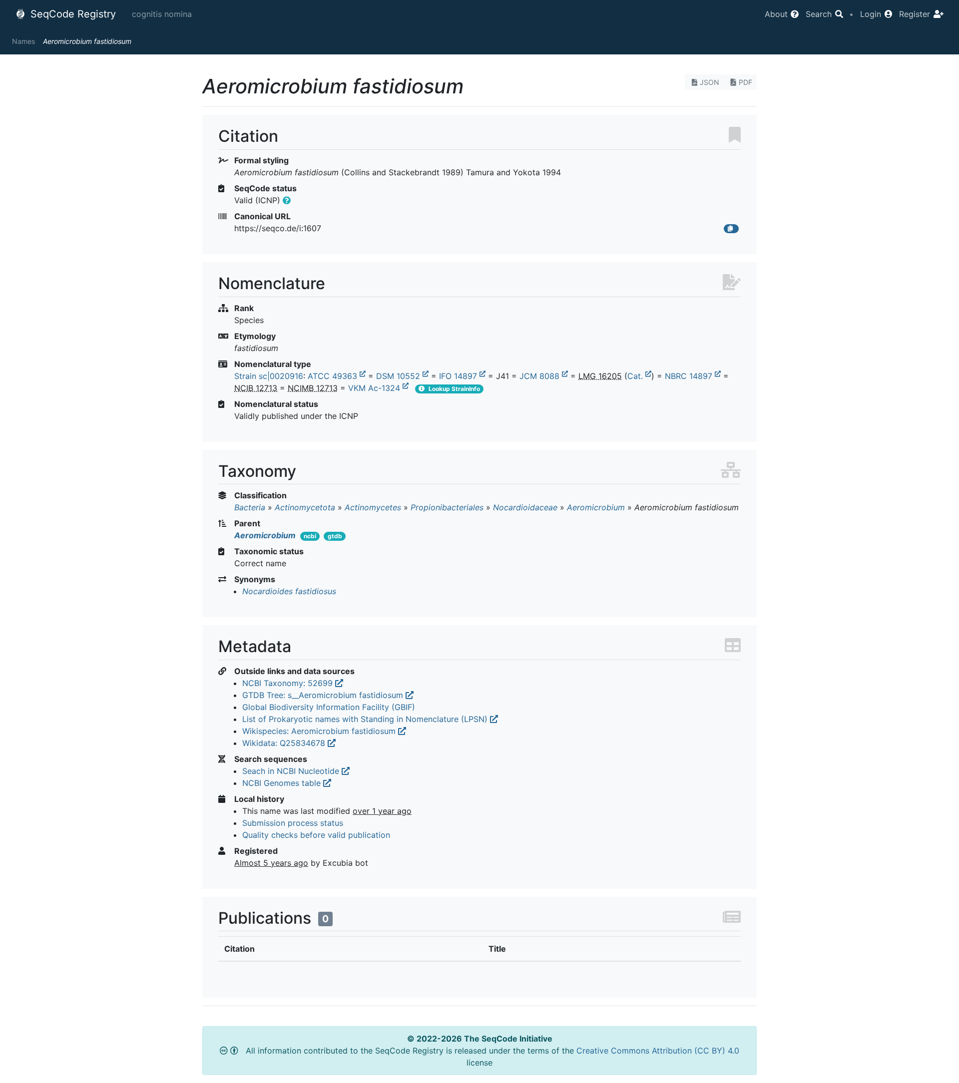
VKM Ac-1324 (375, 388)
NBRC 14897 (690, 376)
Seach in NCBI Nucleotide (292, 771)
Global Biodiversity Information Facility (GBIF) (328, 707)
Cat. (636, 376)
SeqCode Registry (71, 14)
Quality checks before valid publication (316, 835)
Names (23, 41)
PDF (745, 82)
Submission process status (292, 823)
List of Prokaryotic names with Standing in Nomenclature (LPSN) (366, 719)
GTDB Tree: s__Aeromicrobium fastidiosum (324, 695)
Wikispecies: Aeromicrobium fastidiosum (320, 731)
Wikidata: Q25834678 (285, 743)
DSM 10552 (399, 376)
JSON (709, 82)
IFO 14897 (459, 376)
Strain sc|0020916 (268, 376)
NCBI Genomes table (282, 783)
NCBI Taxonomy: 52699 (288, 683)
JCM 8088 (540, 376)
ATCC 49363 (334, 376)
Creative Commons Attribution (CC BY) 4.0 (657, 1051)
